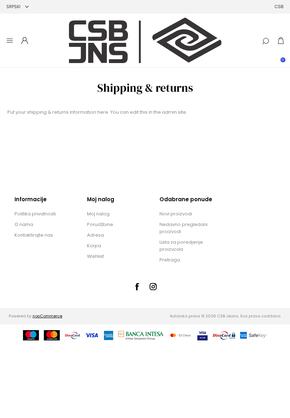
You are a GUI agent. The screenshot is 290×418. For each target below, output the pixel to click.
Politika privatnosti (35, 213)
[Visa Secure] (202, 335)
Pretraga (170, 259)
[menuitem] (43, 214)
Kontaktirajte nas (33, 235)
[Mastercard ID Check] (180, 335)
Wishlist (95, 256)
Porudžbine (100, 224)
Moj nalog (98, 213)
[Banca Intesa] (141, 335)
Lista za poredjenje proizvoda (181, 246)
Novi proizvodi (176, 213)
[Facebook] (137, 286)
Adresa (95, 235)
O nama (23, 224)
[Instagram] (153, 286)
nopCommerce (47, 316)
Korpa (94, 245)
